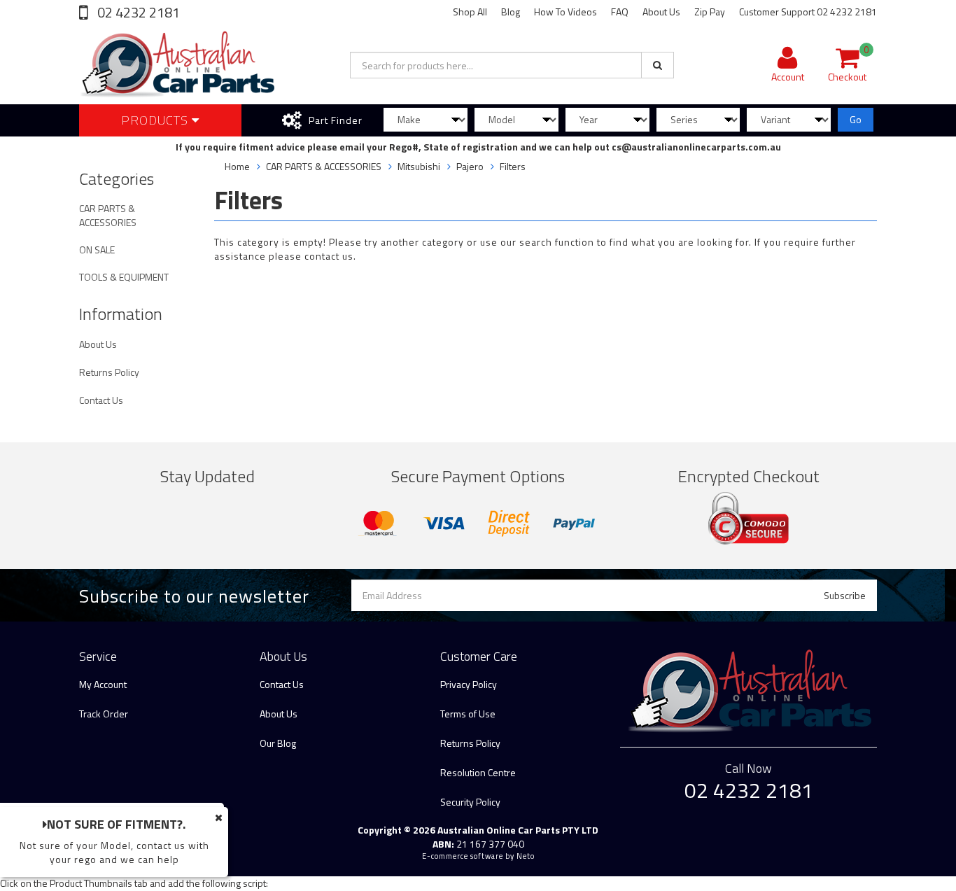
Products (156, 120)
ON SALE (97, 249)
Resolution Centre (478, 772)
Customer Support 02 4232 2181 (808, 11)
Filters (513, 166)
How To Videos (565, 11)
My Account (103, 684)
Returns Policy (109, 372)
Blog (510, 11)
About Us (661, 11)
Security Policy (470, 801)
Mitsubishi (419, 166)
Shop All (470, 11)
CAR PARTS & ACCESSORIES (107, 215)
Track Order (103, 713)
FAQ (619, 11)
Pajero (470, 166)
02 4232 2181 (137, 12)
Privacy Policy (468, 684)
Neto (525, 856)
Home (237, 166)
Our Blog (278, 743)
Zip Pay (709, 11)
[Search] (657, 65)
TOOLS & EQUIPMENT (124, 276)
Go (856, 119)
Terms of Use (467, 713)
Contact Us (101, 400)
